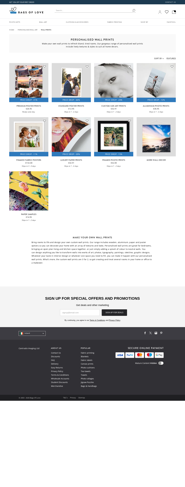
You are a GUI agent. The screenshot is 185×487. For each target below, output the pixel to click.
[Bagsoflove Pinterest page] (161, 333)
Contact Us (56, 353)
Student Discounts (59, 382)
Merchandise (57, 386)
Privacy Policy (57, 371)
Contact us (170, 2)
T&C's (65, 397)
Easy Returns (57, 367)
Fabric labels (86, 360)
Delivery (54, 364)
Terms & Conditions (60, 375)
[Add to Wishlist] (44, 66)
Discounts (55, 356)
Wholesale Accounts (60, 378)
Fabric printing (87, 353)
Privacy (73, 397)
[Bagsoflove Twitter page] (150, 333)
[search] (133, 10)
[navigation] (32, 333)
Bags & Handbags (89, 386)
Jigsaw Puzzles (87, 382)
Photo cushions (88, 367)
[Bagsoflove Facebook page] (145, 333)
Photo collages (87, 378)
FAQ (53, 360)
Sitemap (81, 397)
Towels (84, 375)
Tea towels (85, 371)
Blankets (85, 356)
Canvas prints (87, 364)
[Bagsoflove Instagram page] (156, 333)
